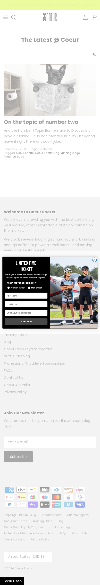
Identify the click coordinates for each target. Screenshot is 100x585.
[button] (12, 581)
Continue (26, 321)
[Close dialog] (94, 260)
